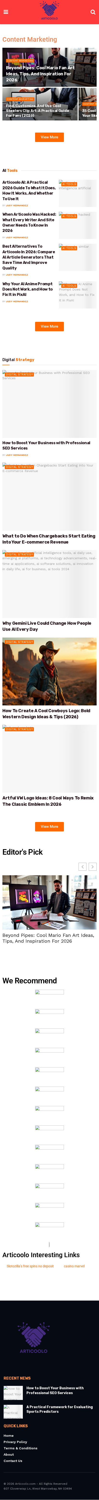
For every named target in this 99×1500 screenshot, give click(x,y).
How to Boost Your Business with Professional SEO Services (55, 1390)
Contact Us (13, 1461)
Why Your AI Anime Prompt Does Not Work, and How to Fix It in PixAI (27, 289)
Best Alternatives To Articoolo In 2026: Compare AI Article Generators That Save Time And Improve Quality (28, 257)
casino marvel (74, 1266)
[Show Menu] (6, 12)
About (9, 1455)
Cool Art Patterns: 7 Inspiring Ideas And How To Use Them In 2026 (47, 938)
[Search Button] (93, 12)
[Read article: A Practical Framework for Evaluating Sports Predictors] (13, 1412)
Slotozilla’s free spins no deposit (30, 1266)
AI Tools (69, 184)
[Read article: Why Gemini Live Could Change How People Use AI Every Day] (49, 584)
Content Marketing (20, 60)
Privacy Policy (15, 1442)
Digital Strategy (19, 374)
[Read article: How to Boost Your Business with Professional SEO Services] (49, 404)
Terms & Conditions (20, 1448)
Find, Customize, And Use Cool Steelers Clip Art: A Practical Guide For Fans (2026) (37, 111)
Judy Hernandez (17, 205)
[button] (93, 867)
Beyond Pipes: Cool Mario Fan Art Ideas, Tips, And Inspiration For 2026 (40, 74)
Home (9, 1436)
